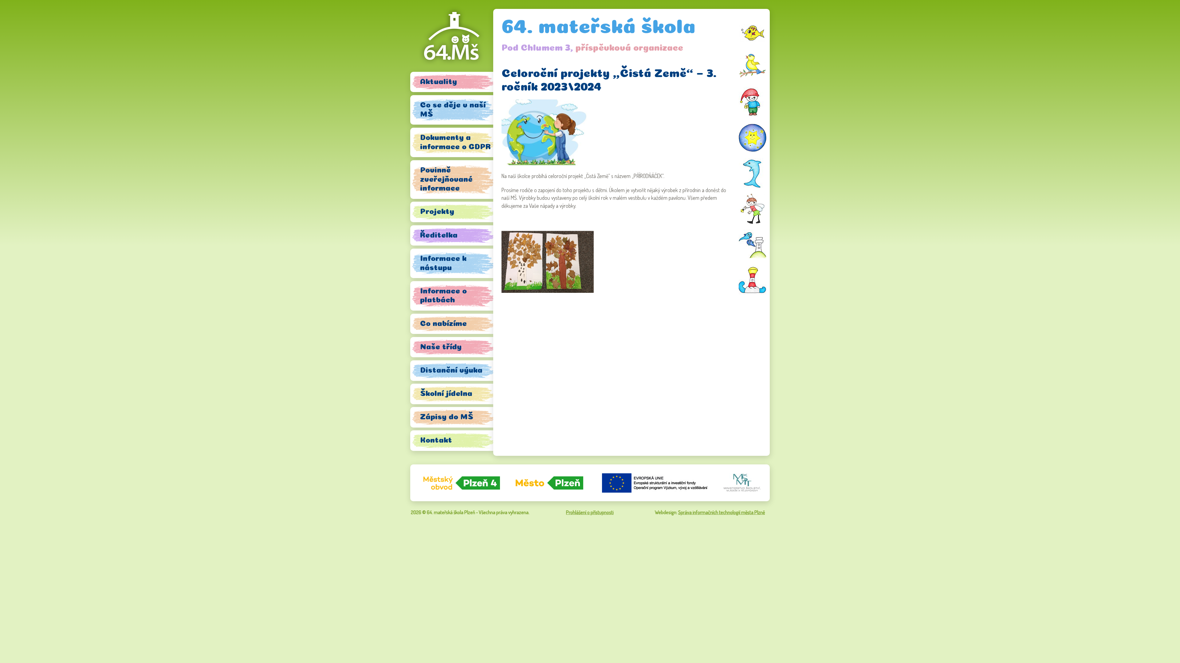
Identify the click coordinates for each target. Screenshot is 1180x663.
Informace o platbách (443, 295)
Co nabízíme (443, 323)
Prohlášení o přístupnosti (590, 512)
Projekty (437, 211)
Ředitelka (439, 234)
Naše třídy (441, 346)
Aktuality (438, 81)
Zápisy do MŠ (446, 416)
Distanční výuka (451, 370)
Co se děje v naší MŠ (453, 109)
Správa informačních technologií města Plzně (721, 512)
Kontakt (436, 439)
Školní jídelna (446, 393)
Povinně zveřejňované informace (446, 178)
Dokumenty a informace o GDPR (455, 141)
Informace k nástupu (443, 262)
